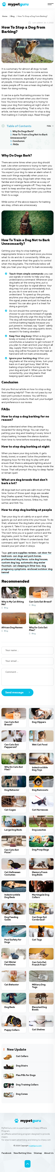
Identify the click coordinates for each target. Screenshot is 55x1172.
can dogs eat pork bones (27, 556)
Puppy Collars (12, 1030)
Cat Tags (37, 940)
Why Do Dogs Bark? (23, 131)
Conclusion (18, 141)
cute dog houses (38, 559)
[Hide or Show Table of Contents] (50, 126)
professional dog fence (14, 559)
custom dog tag (10, 563)
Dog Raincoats (40, 790)
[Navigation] (51, 4)
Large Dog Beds (13, 830)
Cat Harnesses (40, 810)
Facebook (6, 1153)
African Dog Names (12, 627)
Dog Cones (22, 1094)
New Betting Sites (23, 1153)
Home (4, 16)
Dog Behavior (11, 790)
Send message (14, 692)
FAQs (16, 144)
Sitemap (38, 1153)
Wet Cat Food (39, 745)
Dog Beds (9, 1007)
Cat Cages (10, 810)
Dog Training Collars (27, 1085)
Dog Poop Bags (40, 850)
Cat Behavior (11, 985)
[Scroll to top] (28, 1164)
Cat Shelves (38, 1030)
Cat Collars (22, 1056)
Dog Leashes (39, 830)
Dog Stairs (22, 1066)
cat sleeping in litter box (26, 566)
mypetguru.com (35, 1146)
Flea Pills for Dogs (26, 1075)
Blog (13, 16)
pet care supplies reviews (22, 553)
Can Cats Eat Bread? (40, 602)
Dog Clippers (39, 722)
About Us (49, 1153)
